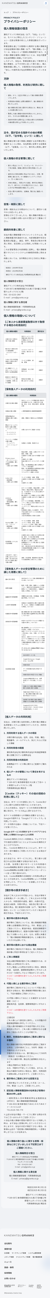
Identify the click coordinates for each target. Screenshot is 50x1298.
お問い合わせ (9, 1278)
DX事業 (6, 1253)
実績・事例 (9, 1267)
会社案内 (8, 1243)
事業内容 (8, 1249)
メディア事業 (9, 1257)
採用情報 (8, 1273)
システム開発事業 (34, 1253)
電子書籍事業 (37, 1257)
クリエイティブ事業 (23, 1257)
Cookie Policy (31, 1286)
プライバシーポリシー (22, 1286)
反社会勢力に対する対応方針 (9, 1286)
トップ (6, 12)
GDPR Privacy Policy (39, 1287)
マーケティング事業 (19, 1253)
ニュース (8, 1261)
